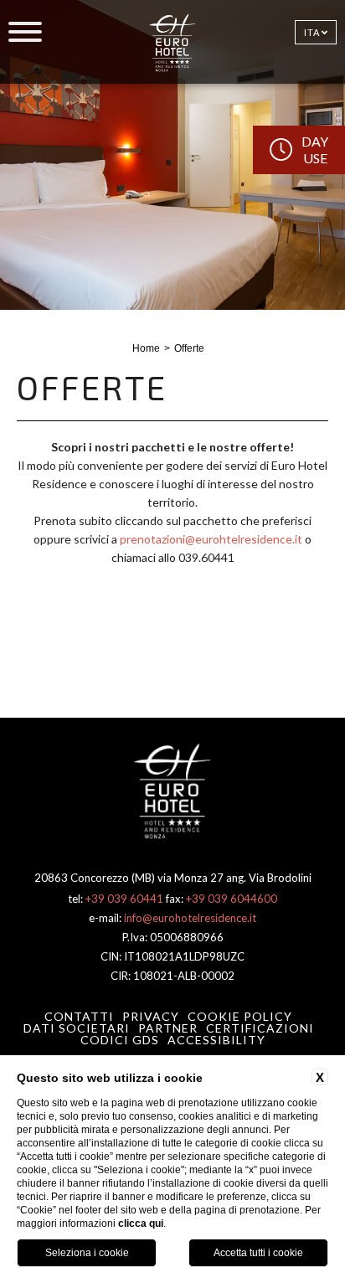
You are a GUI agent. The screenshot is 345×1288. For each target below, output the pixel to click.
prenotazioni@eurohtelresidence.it (211, 539)
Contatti (79, 1016)
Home (146, 348)
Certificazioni (260, 1028)
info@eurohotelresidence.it (190, 918)
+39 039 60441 (124, 898)
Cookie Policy (240, 1016)
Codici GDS (119, 1040)
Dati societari (76, 1028)
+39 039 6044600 (231, 898)
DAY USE (314, 149)
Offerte (189, 348)
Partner (168, 1028)
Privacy (150, 1016)
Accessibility (216, 1040)
